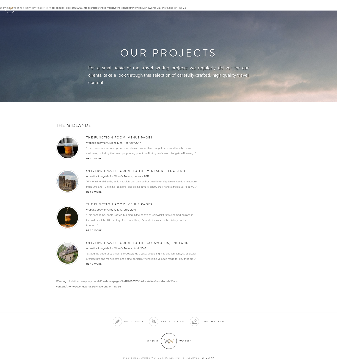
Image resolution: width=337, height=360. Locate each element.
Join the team (212, 321)
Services (221, 8)
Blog (310, 8)
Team (276, 8)
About (203, 8)
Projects (259, 8)
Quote (325, 8)
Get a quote (134, 321)
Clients (240, 8)
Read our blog (172, 321)
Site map (208, 358)
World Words (29, 8)
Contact (293, 8)
